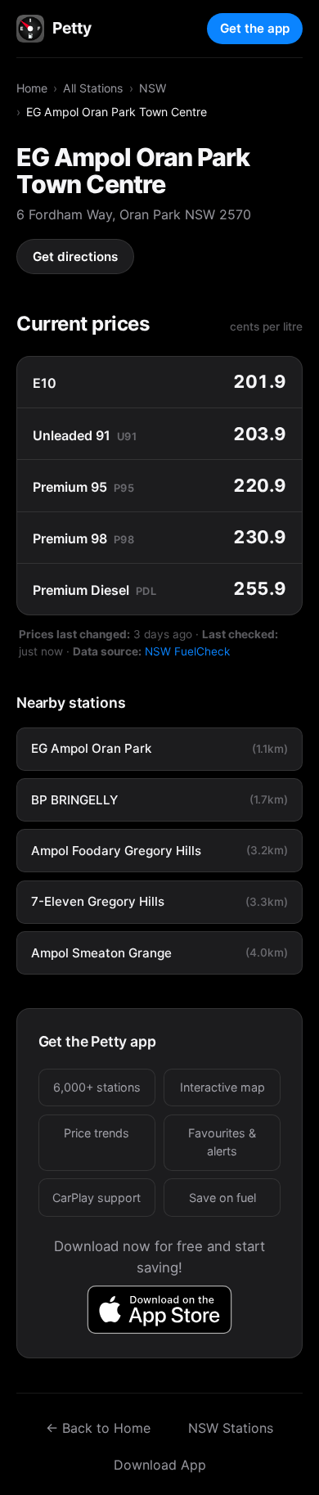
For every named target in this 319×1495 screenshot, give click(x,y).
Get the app (255, 28)
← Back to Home (98, 1428)
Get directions (75, 256)
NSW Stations (230, 1428)
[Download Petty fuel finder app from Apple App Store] (159, 1310)
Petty (71, 28)
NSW (152, 88)
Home (31, 88)
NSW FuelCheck (187, 651)
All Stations (93, 88)
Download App (160, 1465)
